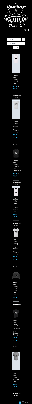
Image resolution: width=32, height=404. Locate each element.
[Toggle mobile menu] (29, 30)
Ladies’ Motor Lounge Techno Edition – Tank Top (15, 205)
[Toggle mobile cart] (25, 30)
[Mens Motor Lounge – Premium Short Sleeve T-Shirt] (16, 313)
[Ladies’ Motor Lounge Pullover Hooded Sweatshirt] (16, 153)
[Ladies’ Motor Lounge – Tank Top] (16, 63)
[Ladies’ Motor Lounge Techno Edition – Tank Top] (16, 192)
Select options (15, 96)
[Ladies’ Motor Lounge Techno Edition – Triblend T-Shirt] (16, 232)
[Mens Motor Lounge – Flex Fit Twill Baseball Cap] (16, 275)
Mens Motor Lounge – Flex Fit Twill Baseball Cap (16, 288)
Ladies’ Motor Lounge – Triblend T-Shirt (16, 127)
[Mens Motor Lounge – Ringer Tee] (16, 361)
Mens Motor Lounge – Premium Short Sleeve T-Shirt (16, 327)
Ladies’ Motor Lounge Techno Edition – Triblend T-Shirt (16, 246)
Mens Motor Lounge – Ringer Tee (16, 377)
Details (18, 95)
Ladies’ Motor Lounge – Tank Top (15, 79)
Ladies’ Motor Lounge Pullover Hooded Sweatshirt (17, 165)
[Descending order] (23, 39)
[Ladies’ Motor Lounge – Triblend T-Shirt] (16, 110)
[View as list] (17, 47)
